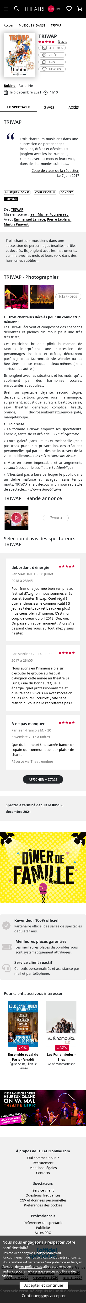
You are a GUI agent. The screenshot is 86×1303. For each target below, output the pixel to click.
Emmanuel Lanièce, (30, 219)
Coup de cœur (45, 192)
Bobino (10, 85)
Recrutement (43, 1163)
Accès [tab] (74, 107)
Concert (67, 192)
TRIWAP (17, 209)
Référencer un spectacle (43, 1222)
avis (52, 62)
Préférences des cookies (43, 1205)
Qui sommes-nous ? (43, 1158)
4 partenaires (34, 1262)
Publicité (43, 1227)
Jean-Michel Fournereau (49, 214)
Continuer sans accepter (44, 1295)
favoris (55, 69)
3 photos (56, 48)
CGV (23, 1200)
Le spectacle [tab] (18, 107)
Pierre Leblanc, (59, 219)
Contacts (43, 1172)
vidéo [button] (57, 518)
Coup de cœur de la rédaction (55, 170)
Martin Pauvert (16, 224)
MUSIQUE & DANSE (17, 192)
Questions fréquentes (43, 1195)
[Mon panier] (79, 9)
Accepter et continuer (44, 1285)
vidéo (53, 55)
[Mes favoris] (69, 9)
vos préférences (30, 1266)
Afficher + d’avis (43, 779)
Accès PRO (43, 1232)
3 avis (62, 41)
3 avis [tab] (49, 107)
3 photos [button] (70, 297)
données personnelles (49, 1200)
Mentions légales (43, 1168)
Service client (43, 1190)
